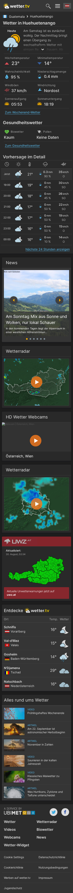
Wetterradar (47, 822)
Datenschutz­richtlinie (52, 857)
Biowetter (45, 829)
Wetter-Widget (16, 845)
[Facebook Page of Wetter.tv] (65, 812)
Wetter (10, 822)
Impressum (46, 877)
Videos (10, 829)
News (12, 262)
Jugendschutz (13, 888)
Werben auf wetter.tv (17, 877)
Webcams (12, 837)
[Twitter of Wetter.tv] (53, 812)
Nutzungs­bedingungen (53, 867)
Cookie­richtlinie (13, 867)
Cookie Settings (14, 857)
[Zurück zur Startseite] (16, 6)
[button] (59, 300)
